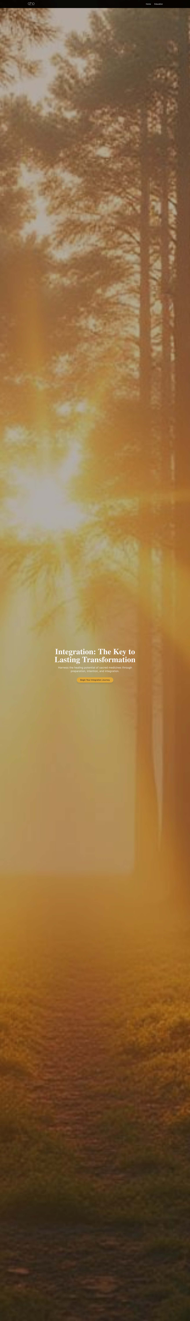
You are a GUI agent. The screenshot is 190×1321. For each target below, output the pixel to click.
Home (148, 4)
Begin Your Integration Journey (95, 680)
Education (158, 4)
